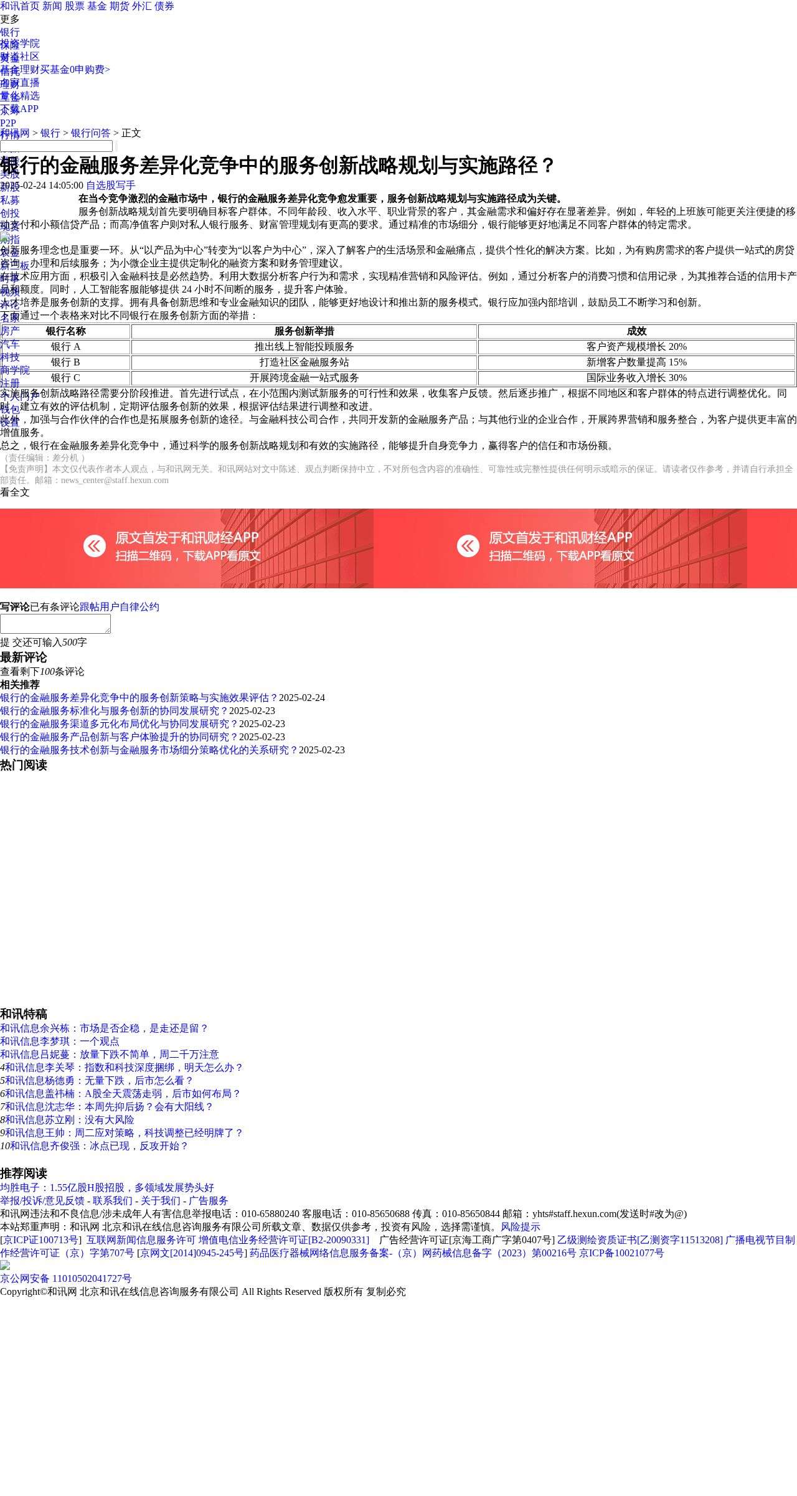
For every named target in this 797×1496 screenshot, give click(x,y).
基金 (97, 6)
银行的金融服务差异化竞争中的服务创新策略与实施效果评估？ (139, 697)
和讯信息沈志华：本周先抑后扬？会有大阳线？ (109, 1106)
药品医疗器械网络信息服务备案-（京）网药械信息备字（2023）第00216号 (413, 1253)
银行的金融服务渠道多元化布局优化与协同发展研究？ (119, 723)
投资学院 (20, 43)
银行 (10, 32)
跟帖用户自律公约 (119, 606)
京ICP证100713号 (40, 1240)
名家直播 (20, 82)
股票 (75, 6)
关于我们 (161, 1200)
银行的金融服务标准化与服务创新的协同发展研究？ (114, 710)
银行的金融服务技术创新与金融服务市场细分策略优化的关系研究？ (149, 750)
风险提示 (520, 1226)
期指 (10, 239)
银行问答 (91, 133)
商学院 (15, 370)
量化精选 (20, 95)
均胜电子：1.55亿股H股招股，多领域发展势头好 (107, 1187)
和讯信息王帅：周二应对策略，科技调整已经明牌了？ (124, 1132)
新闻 (52, 6)
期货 (120, 6)
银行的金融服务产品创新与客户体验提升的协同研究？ (119, 737)
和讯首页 (20, 6)
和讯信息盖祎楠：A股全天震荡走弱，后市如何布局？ (123, 1093)
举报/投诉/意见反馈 (42, 1200)
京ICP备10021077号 (621, 1253)
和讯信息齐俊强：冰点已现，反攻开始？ (99, 1146)
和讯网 (15, 133)
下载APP (19, 108)
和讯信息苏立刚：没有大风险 (69, 1119)
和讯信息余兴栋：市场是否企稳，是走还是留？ (104, 1028)
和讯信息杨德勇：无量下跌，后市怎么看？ (99, 1080)
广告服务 (209, 1200)
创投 (10, 213)
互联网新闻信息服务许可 (141, 1240)
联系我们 (113, 1200)
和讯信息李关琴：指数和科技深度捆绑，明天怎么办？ (124, 1067)
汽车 (10, 344)
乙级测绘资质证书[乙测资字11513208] (640, 1240)
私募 (10, 200)
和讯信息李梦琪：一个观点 (60, 1041)
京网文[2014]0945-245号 (192, 1253)
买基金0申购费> (75, 69)
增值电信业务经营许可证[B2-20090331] (284, 1240)
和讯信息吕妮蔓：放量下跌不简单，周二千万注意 (109, 1054)
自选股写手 (111, 185)
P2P (8, 123)
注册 (10, 383)
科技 (10, 357)
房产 (10, 331)
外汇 (142, 6)
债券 (164, 6)
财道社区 (20, 56)
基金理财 (20, 69)
